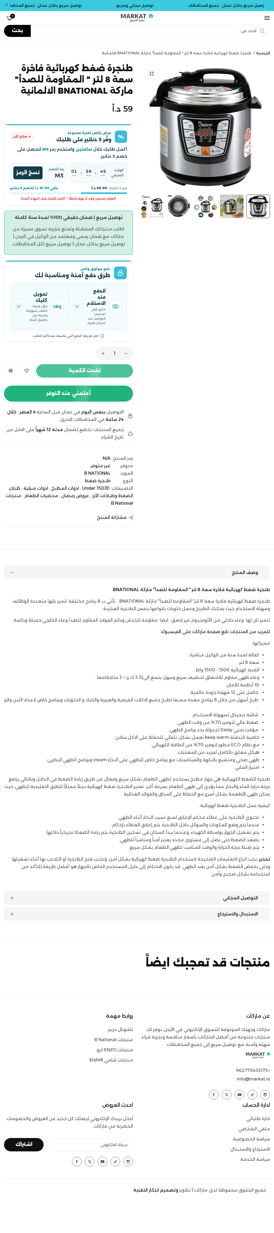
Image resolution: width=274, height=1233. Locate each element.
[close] (6, 5)
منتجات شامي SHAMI (111, 1060)
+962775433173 (253, 1070)
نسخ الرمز (28, 173)
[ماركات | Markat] (137, 18)
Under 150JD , (95, 488)
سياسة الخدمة (255, 1159)
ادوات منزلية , (34, 488)
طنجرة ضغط (98, 480)
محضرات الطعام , (40, 495)
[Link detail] (265, 1094)
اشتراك (24, 1144)
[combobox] (137, 31)
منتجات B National (113, 1039)
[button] (26, 371)
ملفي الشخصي (254, 1128)
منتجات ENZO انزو (115, 1049)
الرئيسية (263, 53)
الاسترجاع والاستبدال (250, 1149)
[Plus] (103, 353)
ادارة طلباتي (258, 1118)
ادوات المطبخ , (64, 488)
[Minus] (126, 353)
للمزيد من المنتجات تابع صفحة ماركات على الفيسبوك (215, 631)
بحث (17, 30)
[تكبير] (151, 73)
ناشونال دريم (120, 1029)
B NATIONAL (97, 473)
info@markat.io (253, 1079)
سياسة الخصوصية (251, 1138)
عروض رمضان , (74, 495)
